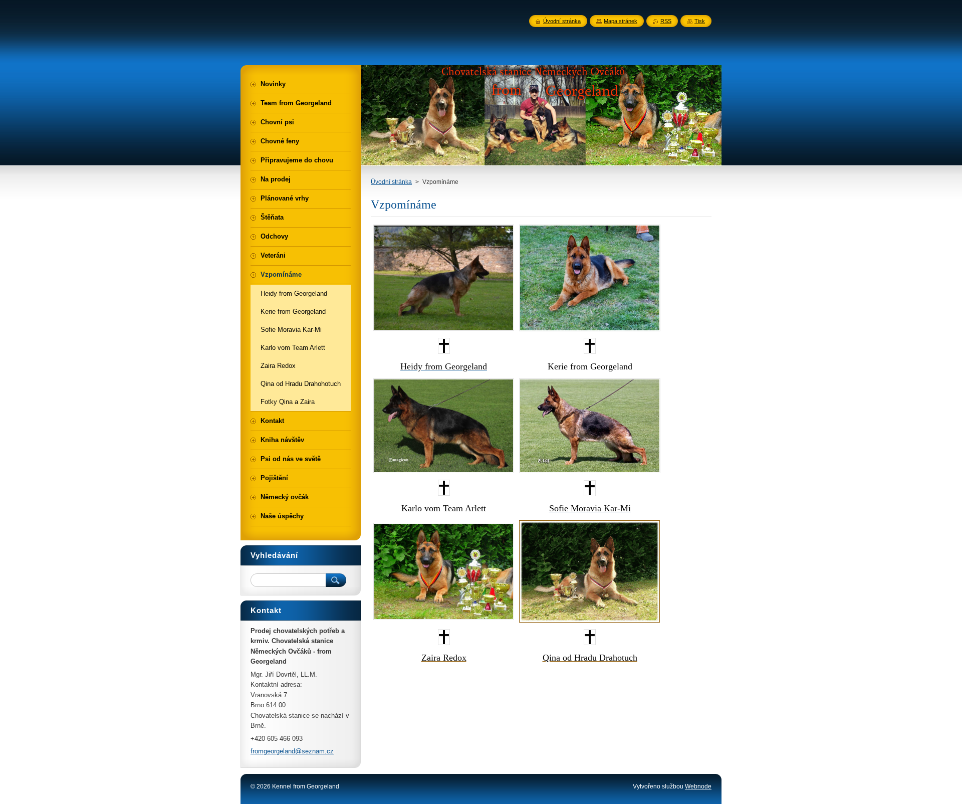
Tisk (699, 21)
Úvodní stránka (391, 182)
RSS (665, 21)
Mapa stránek (620, 21)
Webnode (698, 786)
